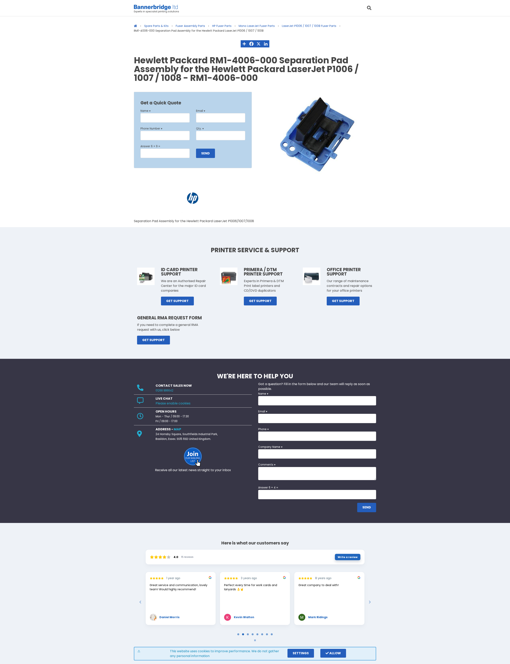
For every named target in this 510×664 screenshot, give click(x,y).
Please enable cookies (173, 403)
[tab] (238, 634)
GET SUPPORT (177, 301)
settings (301, 653)
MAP (177, 429)
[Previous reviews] (140, 602)
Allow (335, 653)
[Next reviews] (369, 602)
